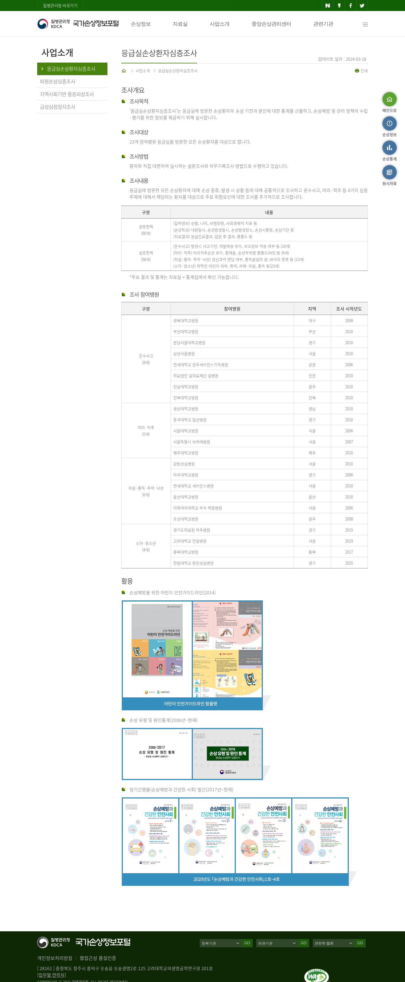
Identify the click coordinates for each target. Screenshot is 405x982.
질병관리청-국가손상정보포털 (77, 23)
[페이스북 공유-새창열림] (350, 5)
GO (247, 943)
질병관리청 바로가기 (60, 5)
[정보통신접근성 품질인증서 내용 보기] (317, 972)
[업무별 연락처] (51, 975)
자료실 (180, 24)
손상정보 (141, 24)
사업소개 (219, 24)
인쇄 (364, 70)
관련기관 (323, 24)
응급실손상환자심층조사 (178, 70)
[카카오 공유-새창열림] (339, 5)
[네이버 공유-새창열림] (327, 5)
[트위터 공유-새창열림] (362, 5)
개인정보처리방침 (54, 957)
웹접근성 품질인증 (98, 957)
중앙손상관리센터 (271, 24)
